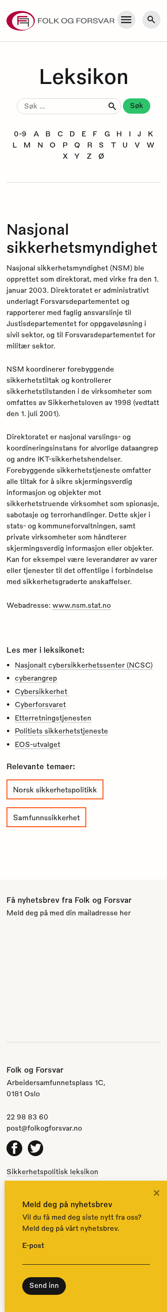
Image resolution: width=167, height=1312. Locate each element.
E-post (33, 1245)
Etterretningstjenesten (53, 718)
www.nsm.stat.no (81, 605)
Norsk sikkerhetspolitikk (55, 789)
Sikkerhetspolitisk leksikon (52, 1171)
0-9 (20, 133)
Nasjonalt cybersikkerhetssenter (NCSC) (84, 665)
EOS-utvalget (37, 744)
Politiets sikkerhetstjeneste (61, 731)
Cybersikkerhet (42, 691)
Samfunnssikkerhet (46, 817)
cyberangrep (36, 678)
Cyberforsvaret (40, 704)
